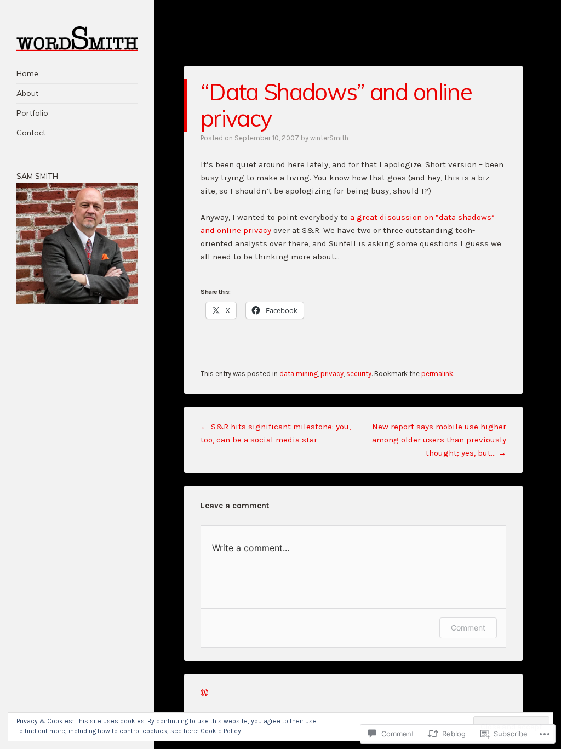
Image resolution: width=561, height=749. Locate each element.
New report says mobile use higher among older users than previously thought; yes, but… (439, 440)
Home (27, 73)
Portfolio (32, 113)
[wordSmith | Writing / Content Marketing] (77, 38)
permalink (437, 374)
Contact (30, 133)
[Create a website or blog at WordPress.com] (204, 693)
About (27, 93)
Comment (468, 627)
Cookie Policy (221, 731)
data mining (298, 374)
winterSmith (329, 138)
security (358, 374)
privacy (332, 374)
